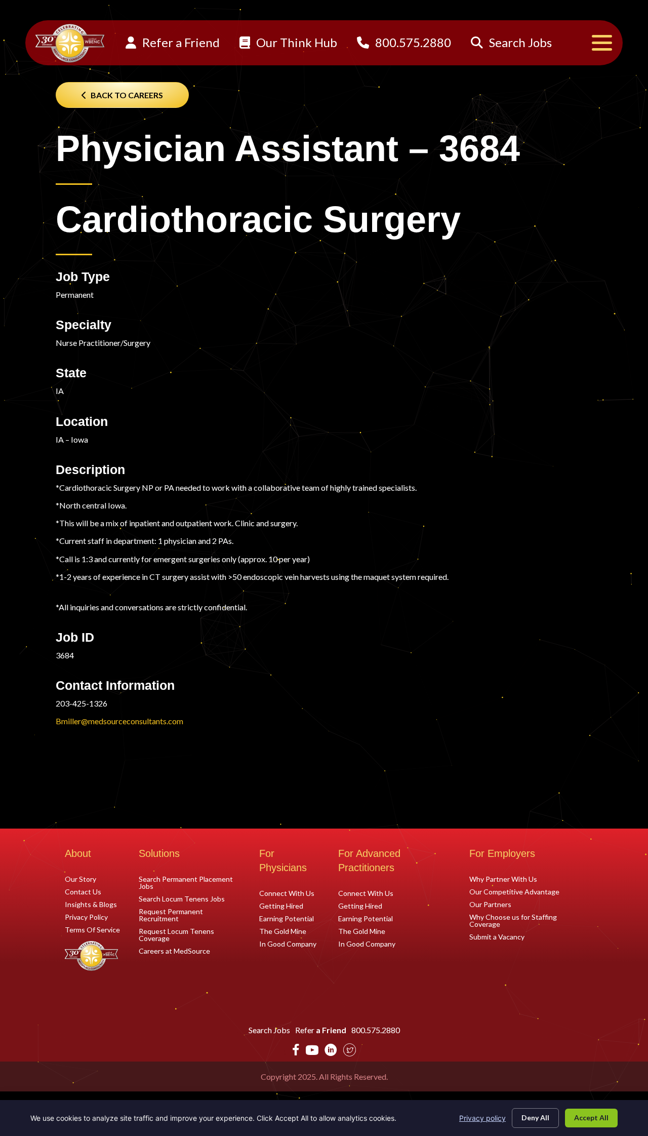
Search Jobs (519, 42)
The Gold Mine (282, 931)
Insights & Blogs (91, 904)
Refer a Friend (180, 42)
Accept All (591, 1117)
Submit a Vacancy (496, 936)
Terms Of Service (92, 929)
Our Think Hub (295, 42)
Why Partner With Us (503, 879)
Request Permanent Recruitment (171, 914)
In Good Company (287, 943)
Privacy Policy (86, 917)
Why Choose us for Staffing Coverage (513, 920)
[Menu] (602, 43)
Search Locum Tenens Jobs (182, 898)
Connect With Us (286, 893)
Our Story (80, 879)
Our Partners (490, 904)
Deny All (535, 1117)
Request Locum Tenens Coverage (176, 934)
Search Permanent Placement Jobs (186, 882)
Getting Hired (281, 906)
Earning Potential (286, 918)
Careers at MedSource (174, 951)
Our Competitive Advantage (514, 891)
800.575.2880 (412, 42)
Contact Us (83, 891)
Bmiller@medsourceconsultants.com (119, 721)
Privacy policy (482, 1118)
